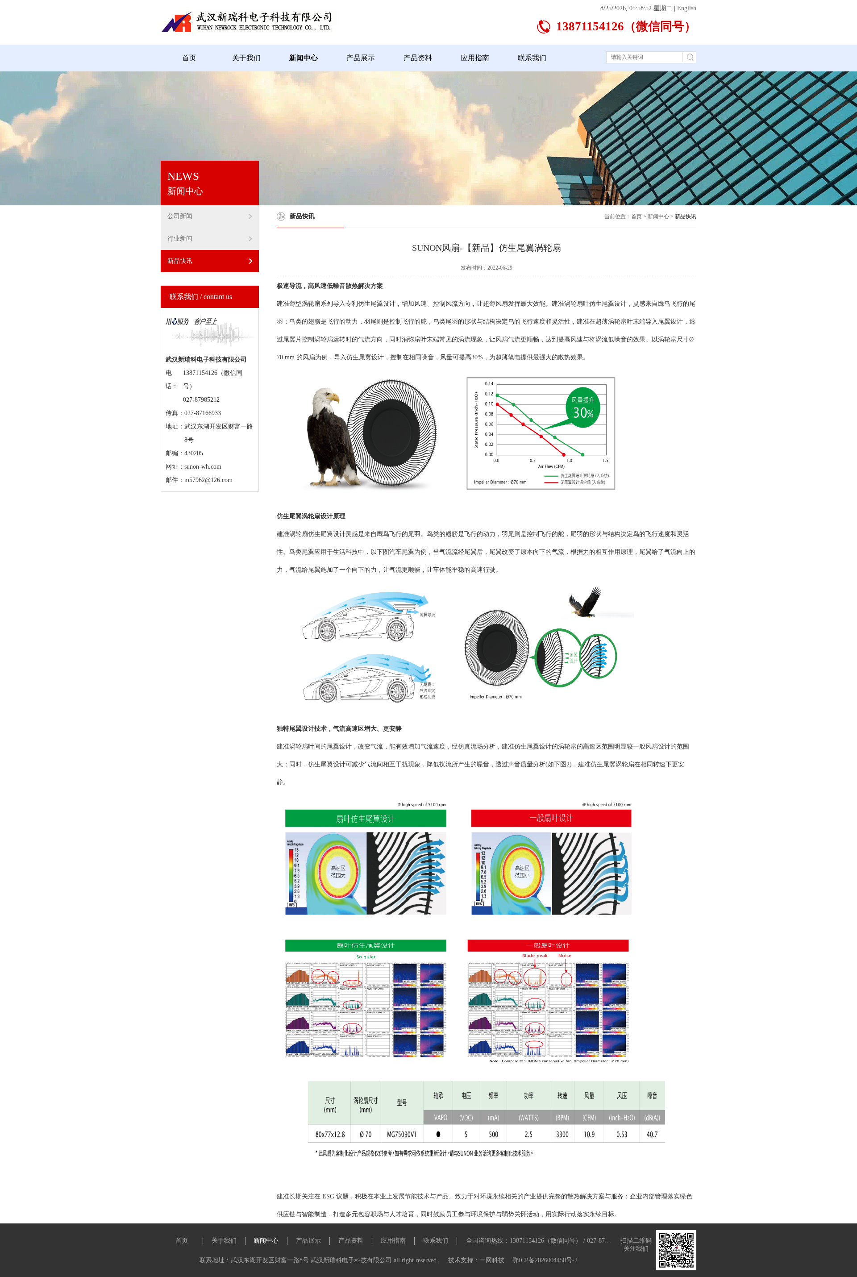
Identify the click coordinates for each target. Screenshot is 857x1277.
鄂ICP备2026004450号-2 (545, 1260)
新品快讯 (179, 261)
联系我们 (532, 58)
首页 (189, 58)
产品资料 (418, 58)
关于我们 (246, 58)
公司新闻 (179, 216)
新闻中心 (303, 58)
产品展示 (360, 58)
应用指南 (475, 58)
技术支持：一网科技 (477, 1260)
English (686, 8)
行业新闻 (179, 238)
